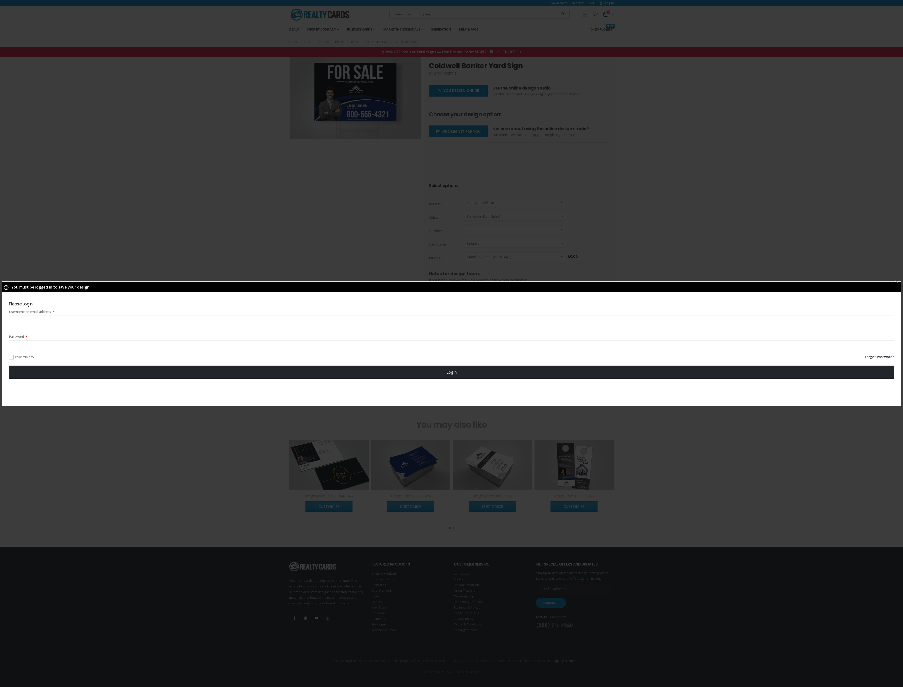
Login (452, 372)
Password (25, 336)
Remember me (25, 357)
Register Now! (451, 391)
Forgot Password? (879, 357)
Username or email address (38, 311)
